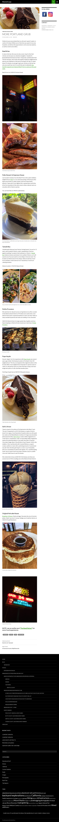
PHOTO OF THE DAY (7, 642)
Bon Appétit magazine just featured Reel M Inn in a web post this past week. (19, 66)
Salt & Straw (16, 436)
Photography (5, 777)
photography (44, 800)
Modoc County (10, 800)
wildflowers (5, 807)
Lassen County (5, 800)
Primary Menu (57, 2)
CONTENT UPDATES (7, 734)
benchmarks (27, 796)
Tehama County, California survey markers (16, 721)
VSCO (49, 805)
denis (15, 37)
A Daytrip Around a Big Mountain (10, 647)
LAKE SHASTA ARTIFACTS (9, 740)
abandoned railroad (28, 793)
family (4, 798)
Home (3, 659)
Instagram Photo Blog (9, 670)
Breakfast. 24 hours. (7, 516)
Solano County (22, 805)
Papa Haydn (27, 359)
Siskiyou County (11, 687)
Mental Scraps (6, 2)
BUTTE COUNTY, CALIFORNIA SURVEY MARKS (15, 715)
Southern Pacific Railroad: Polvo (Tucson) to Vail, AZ (18, 696)
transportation (34, 805)
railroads (4, 803)
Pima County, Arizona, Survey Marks (14, 713)
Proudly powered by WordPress (8, 820)
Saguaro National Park (44, 803)
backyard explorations (13, 795)
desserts (6, 634)
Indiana (7, 681)
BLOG (3, 662)
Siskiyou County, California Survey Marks (15, 718)
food (11, 634)
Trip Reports (7, 664)
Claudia (47, 795)
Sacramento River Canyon (33, 803)
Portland (21, 634)
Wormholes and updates (8, 742)
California (4, 766)
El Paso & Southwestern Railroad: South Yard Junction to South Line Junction (24, 693)
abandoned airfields (15, 793)
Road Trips (10, 31)
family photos (9, 798)
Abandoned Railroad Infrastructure (13, 690)
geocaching (20, 798)
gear (17, 798)
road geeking (22, 803)
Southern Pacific (28, 805)
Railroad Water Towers (11, 704)
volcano (46, 805)
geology (25, 798)
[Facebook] (44, 14)
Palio (11, 179)
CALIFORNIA (8, 684)
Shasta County (6, 805)
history (35, 798)
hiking (29, 798)
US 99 (42, 805)
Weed (53, 805)
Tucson (39, 805)
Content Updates (6, 769)
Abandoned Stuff (6, 761)
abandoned (6, 793)
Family (3, 772)
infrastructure (43, 798)
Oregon (4, 31)
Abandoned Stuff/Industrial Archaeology (12, 673)
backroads (43, 793)
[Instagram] (50, 14)
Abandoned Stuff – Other (10, 707)
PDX (16, 634)
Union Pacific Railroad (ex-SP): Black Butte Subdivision (18, 698)
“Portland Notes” (26, 628)
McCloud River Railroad (11, 701)
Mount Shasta (19, 800)
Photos (4, 667)
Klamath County (52, 798)
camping (43, 795)
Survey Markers (8, 710)
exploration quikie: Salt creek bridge (10, 745)
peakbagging (35, 800)
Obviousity (5, 724)
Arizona (7, 679)
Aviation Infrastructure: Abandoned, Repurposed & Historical (19, 676)
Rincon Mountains (12, 803)
